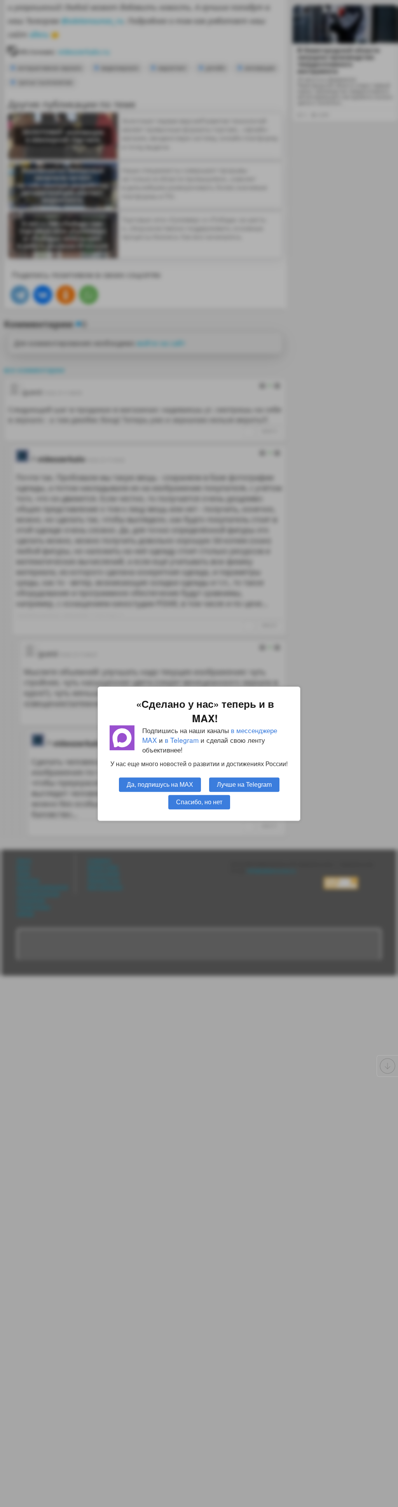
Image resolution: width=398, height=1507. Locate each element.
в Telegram (182, 740)
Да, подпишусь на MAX (160, 784)
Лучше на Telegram (244, 784)
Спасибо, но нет (199, 801)
